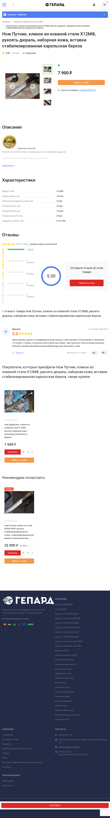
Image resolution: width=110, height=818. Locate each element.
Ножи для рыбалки (63, 701)
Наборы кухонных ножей (66, 655)
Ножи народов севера (64, 692)
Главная (6, 22)
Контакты (6, 744)
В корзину (12, 452)
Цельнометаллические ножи (68, 715)
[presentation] (12, 86)
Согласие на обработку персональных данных (22, 762)
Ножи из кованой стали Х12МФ (28, 22)
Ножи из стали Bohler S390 (66, 614)
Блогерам (6, 767)
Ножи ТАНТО (60, 683)
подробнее (8, 165)
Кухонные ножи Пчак (64, 660)
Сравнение (30, 53)
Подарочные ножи (63, 673)
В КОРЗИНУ (55, 805)
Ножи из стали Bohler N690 (66, 637)
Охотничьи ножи (62, 696)
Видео (5, 758)
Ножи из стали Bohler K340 (66, 632)
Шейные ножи (61, 706)
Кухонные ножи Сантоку (65, 664)
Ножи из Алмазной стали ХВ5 (68, 646)
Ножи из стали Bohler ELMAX (67, 627)
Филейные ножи (62, 687)
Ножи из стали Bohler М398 (67, 623)
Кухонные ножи (62, 650)
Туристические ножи (64, 678)
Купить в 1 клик (81, 82)
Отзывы (5, 753)
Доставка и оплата (10, 739)
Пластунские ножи (63, 669)
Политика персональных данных (15, 619)
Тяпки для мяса (62, 719)
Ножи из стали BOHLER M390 (67, 618)
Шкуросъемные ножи (64, 710)
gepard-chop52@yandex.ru (69, 747)
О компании (7, 735)
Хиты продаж (61, 609)
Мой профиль (8, 781)
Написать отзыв (86, 283)
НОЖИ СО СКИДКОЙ (64, 604)
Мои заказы (7, 785)
